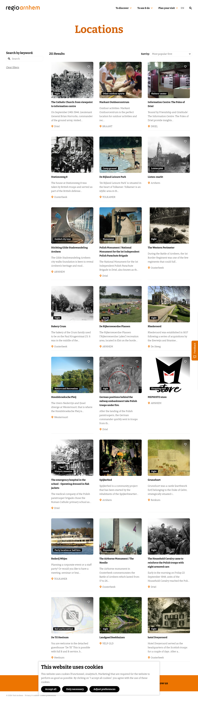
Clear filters (12, 67)
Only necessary (75, 689)
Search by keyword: (19, 53)
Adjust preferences (104, 689)
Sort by (145, 53)
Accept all (50, 689)
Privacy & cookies (32, 695)
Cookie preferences (48, 695)
